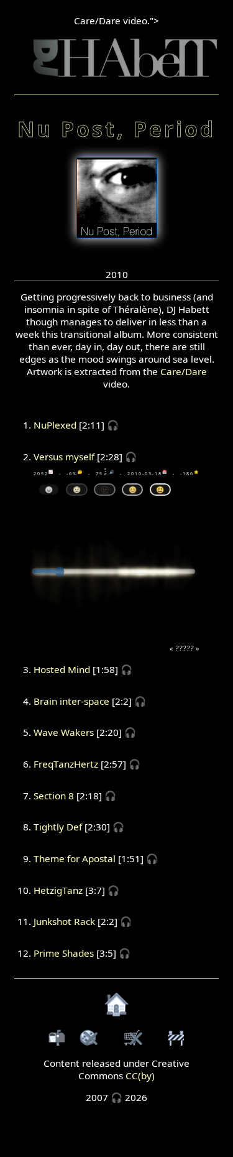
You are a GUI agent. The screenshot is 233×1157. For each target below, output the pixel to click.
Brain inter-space (71, 701)
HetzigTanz (58, 890)
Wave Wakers (64, 732)
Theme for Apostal (75, 858)
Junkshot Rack (64, 921)
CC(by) (140, 1075)
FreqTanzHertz (66, 764)
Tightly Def (58, 826)
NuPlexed (55, 425)
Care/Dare (183, 371)
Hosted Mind (62, 669)
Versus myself (64, 456)
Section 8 (54, 795)
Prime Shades (64, 953)
